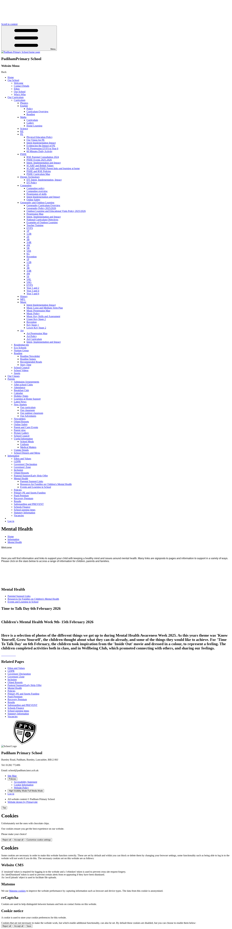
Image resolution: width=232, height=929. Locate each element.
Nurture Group (21, 350)
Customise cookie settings (39, 840)
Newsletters (20, 418)
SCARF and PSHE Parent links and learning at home (53, 168)
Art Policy (32, 336)
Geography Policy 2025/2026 (41, 208)
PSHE (23, 154)
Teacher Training (35, 225)
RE (22, 131)
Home (11, 77)
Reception (32, 256)
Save (29, 926)
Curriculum (19, 100)
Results (17, 501)
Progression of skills (37, 194)
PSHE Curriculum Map (38, 174)
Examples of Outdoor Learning (42, 222)
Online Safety (33, 199)
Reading (31, 114)
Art (22, 330)
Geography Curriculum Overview (43, 205)
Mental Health (21, 478)
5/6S (29, 251)
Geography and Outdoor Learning (37, 202)
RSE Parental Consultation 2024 (43, 157)
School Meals (27, 441)
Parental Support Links (31, 481)
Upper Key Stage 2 (36, 319)
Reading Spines (28, 359)
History (24, 296)
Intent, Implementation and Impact (44, 162)
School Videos (21, 370)
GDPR (17, 461)
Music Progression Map (38, 310)
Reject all (7, 840)
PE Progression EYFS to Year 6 (42, 148)
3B (28, 239)
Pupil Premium (21, 495)
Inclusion (18, 470)
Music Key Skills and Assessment (43, 316)
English (24, 105)
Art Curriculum (34, 339)
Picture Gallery (21, 433)
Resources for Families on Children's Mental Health (46, 484)
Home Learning (34, 125)
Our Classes (14, 376)
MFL (22, 299)
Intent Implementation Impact (41, 142)
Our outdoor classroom (31, 413)
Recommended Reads (31, 362)
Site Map (12, 775)
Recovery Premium (23, 498)
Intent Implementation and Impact (43, 197)
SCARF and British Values (40, 165)
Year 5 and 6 (33, 293)
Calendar (18, 393)
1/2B (29, 233)
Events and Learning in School (35, 487)
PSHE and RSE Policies (39, 171)
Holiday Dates (21, 396)
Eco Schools (20, 347)
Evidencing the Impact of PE (41, 145)
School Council (21, 367)
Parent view (20, 430)
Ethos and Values (22, 458)
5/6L (29, 279)
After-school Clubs (23, 384)
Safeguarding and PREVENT (29, 504)
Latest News (20, 401)
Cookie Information (23, 784)
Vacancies (19, 515)
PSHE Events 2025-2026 (39, 160)
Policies (18, 490)
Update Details (21, 450)
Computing (25, 185)
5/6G (29, 282)
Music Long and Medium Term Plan (45, 307)
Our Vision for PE (36, 140)
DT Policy (32, 182)
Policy (30, 108)
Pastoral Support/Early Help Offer (31, 475)
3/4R (29, 242)
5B (28, 248)
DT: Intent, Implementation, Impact (44, 179)
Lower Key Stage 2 (36, 327)
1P (28, 231)
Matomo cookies (17, 890)
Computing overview (37, 191)
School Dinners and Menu (27, 453)
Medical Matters (28, 447)
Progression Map (35, 214)
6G (28, 253)
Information (13, 455)
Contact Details (21, 86)
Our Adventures (28, 416)
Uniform (24, 444)
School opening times (24, 509)
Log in (11, 521)
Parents (11, 379)
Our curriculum (28, 407)
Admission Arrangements (26, 381)
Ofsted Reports (21, 421)
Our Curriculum (16, 97)
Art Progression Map (37, 333)
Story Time (25, 364)
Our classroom (27, 410)
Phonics (24, 103)
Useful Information (23, 438)
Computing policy (36, 188)
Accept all (18, 840)
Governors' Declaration (25, 464)
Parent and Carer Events (26, 427)
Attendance (19, 387)
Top (4, 808)
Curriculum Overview (37, 111)
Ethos (17, 88)
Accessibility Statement (25, 782)
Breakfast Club (21, 390)
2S (28, 236)
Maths (23, 117)
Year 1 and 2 (33, 288)
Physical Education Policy (40, 137)
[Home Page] (20, 52)
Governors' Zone (22, 467)
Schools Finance (22, 507)
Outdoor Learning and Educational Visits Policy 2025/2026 (56, 211)
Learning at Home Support (27, 398)
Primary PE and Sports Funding (30, 492)
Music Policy (33, 313)
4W (28, 245)
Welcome (18, 83)
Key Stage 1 (33, 325)
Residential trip (21, 344)
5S (28, 276)
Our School (13, 80)
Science (24, 128)
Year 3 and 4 (33, 290)
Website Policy (21, 787)
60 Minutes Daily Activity (39, 151)
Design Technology (30, 177)
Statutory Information (24, 512)
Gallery (30, 123)
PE (21, 134)
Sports (17, 373)
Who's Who (20, 94)
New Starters (20, 404)
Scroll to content (9, 24)
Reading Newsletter (30, 356)
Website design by (23, 802)
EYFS (30, 228)
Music (23, 302)
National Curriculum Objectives (42, 219)
